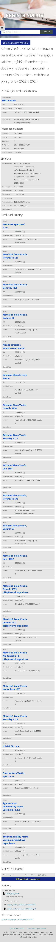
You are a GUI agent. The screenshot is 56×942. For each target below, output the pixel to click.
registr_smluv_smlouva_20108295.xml (21, 905)
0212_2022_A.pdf (12, 894)
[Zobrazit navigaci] (2, 28)
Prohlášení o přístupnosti (37, 928)
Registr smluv (25, 15)
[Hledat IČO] (23, 105)
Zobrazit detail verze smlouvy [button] (28, 879)
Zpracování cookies (17, 928)
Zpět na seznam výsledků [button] (15, 42)
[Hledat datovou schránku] (22, 108)
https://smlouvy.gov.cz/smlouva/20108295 (17, 919)
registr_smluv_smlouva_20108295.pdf (21, 909)
